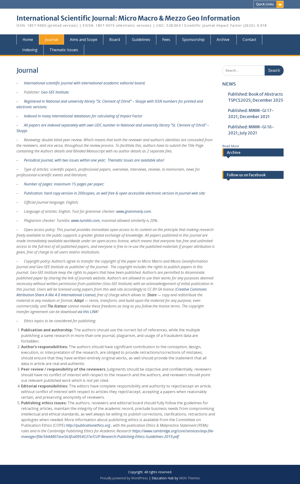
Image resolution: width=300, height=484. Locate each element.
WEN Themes (189, 478)
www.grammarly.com (133, 211)
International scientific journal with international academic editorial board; (84, 83)
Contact (249, 39)
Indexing (30, 49)
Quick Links (265, 4)
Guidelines (141, 39)
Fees (166, 39)
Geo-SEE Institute (54, 92)
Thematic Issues (63, 49)
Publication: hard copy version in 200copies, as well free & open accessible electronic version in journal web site (114, 193)
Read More (230, 146)
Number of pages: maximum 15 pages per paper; (64, 184)
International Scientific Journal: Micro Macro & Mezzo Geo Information (128, 18)
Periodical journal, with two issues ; (65, 160)
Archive (223, 39)
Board (114, 39)
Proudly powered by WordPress (124, 478)
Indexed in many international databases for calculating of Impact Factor (82, 116)
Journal (51, 39)
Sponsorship (193, 39)
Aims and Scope (83, 39)
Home (27, 39)
